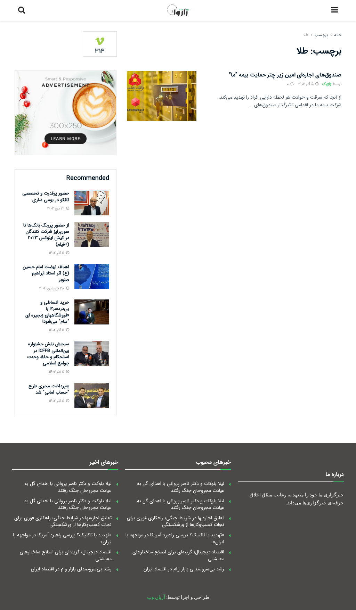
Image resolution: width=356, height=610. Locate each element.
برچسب (321, 35)
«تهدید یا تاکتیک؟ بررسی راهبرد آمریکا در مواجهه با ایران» (175, 538)
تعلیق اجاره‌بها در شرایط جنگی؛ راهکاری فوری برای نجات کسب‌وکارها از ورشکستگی (175, 521)
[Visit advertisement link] (65, 113)
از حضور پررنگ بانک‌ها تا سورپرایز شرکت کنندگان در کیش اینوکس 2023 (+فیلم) (46, 235)
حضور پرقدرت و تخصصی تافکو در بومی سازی (45, 196)
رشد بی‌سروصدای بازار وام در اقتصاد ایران (184, 569)
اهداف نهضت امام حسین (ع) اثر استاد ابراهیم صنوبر (46, 273)
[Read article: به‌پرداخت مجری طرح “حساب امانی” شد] (91, 395)
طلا (305, 35)
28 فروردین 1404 (52, 288)
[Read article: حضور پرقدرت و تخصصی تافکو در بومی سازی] (91, 202)
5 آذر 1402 (306, 84)
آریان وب (156, 597)
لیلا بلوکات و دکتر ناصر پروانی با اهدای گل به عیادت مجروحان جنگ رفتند (180, 487)
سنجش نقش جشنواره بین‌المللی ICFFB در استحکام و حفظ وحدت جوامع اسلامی (48, 353)
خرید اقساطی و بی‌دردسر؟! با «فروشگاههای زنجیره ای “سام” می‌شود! (47, 312)
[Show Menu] (334, 10)
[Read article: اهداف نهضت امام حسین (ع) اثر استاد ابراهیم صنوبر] (91, 276)
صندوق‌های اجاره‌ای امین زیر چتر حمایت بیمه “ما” (285, 75)
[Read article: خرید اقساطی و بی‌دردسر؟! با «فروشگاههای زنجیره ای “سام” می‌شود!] (91, 311)
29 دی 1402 (56, 209)
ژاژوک (326, 84)
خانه (337, 35)
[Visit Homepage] (178, 10)
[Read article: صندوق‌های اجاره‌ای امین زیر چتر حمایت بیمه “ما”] (161, 96)
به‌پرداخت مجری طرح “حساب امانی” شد (49, 389)
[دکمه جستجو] (21, 10)
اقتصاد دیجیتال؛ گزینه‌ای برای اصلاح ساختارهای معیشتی (178, 555)
